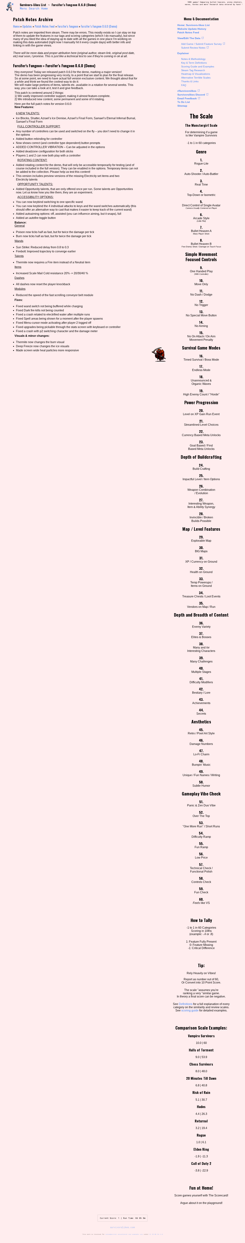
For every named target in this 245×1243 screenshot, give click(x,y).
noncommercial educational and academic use (124, 1234)
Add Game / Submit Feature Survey (201, 43)
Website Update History (191, 28)
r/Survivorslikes (186, 90)
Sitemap (182, 105)
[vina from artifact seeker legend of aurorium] (11, 6)
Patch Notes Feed (188, 32)
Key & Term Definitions (194, 62)
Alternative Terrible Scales (196, 77)
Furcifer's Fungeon (68, 26)
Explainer (183, 53)
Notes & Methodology (193, 59)
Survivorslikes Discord (191, 94)
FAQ (183, 85)
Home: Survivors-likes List (193, 25)
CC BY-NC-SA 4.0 (156, 1234)
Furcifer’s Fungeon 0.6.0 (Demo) (99, 26)
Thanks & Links (190, 81)
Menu (23, 8)
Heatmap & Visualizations (195, 73)
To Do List (183, 102)
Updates (27, 26)
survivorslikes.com (122, 1227)
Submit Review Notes (193, 47)
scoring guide (190, 1010)
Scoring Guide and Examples (197, 66)
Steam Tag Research (193, 70)
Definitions (185, 1004)
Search (34, 8)
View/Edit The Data (188, 38)
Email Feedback (187, 98)
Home (44, 8)
